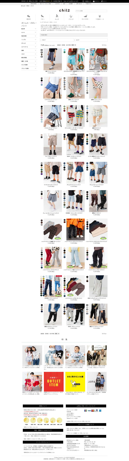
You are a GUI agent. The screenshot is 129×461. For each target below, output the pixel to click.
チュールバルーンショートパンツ (51, 213)
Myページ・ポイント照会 (45, 3)
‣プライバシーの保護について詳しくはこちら (77, 433)
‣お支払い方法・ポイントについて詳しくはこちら (78, 421)
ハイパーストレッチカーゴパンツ (96, 269)
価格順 (59, 45)
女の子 (77, 40)
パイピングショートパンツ (51, 128)
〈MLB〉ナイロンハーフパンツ (73, 156)
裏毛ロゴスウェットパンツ (51, 326)
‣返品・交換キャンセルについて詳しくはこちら (35, 439)
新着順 (63, 45)
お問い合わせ (79, 3)
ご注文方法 (57, 3)
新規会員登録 (34, 3)
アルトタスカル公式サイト (73, 450)
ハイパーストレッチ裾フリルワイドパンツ (74, 269)
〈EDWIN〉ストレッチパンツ (51, 298)
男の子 (44, 40)
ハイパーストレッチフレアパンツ (51, 269)
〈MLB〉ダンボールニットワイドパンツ (96, 298)
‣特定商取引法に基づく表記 (90, 450)
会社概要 (71, 3)
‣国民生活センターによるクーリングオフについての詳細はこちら (39, 452)
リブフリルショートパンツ (51, 99)
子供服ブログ (88, 3)
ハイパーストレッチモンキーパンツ (73, 298)
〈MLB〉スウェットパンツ (73, 326)
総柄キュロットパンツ (96, 99)
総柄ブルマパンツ (96, 128)
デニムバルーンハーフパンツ (96, 184)
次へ (106, 45)
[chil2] (64, 10)
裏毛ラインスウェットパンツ (96, 326)
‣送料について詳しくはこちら (31, 427)
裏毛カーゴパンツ (96, 213)
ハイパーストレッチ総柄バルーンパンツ (50, 241)
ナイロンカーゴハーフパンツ (51, 184)
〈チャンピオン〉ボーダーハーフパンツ (73, 128)
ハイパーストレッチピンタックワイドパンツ (96, 241)
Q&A (64, 3)
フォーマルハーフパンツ (51, 156)
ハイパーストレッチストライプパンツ (74, 241)
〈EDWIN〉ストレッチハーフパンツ (73, 213)
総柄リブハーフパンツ (73, 99)
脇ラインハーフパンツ (51, 71)
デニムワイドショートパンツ (74, 184)
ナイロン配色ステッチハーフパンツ (96, 156)
